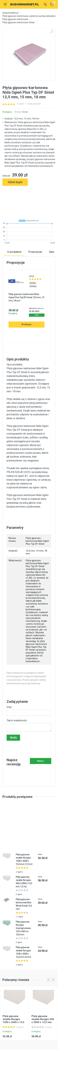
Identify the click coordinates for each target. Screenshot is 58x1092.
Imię (9, 707)
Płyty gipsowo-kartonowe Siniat (18, 22)
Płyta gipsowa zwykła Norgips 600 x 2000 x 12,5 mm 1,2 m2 (42, 1021)
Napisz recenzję (40, 761)
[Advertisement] (28, 201)
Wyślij (13, 737)
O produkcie (14, 251)
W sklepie (26, 324)
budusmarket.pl (10, 13)
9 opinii (20, 103)
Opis (51, 251)
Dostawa (33, 286)
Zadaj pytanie (34, 103)
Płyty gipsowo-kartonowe (15, 19)
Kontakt (33, 283)
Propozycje (35, 251)
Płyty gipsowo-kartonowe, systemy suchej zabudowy (29, 16)
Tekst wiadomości (17, 720)
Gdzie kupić (15, 182)
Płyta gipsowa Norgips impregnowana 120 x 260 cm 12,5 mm (23, 928)
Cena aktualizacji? (37, 315)
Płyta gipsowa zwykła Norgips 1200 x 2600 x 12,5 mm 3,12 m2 (13, 1021)
